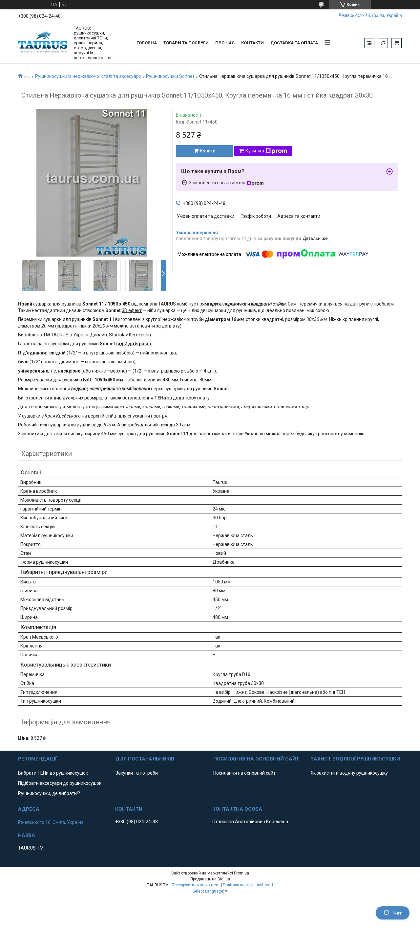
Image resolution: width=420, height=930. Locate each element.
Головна (146, 42)
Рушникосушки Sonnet (170, 76)
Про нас (225, 42)
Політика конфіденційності (248, 885)
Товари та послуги (186, 42)
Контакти (252, 42)
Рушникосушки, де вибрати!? (49, 793)
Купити (208, 150)
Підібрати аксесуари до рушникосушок (59, 783)
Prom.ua (241, 873)
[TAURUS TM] (42, 43)
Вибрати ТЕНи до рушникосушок (53, 773)
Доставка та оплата (294, 42)
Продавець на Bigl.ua (210, 879)
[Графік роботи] (369, 43)
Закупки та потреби (137, 773)
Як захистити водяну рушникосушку (349, 773)
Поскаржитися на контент (196, 885)
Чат (397, 913)
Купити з (254, 150)
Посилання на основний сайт (244, 773)
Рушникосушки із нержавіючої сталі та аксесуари (88, 76)
